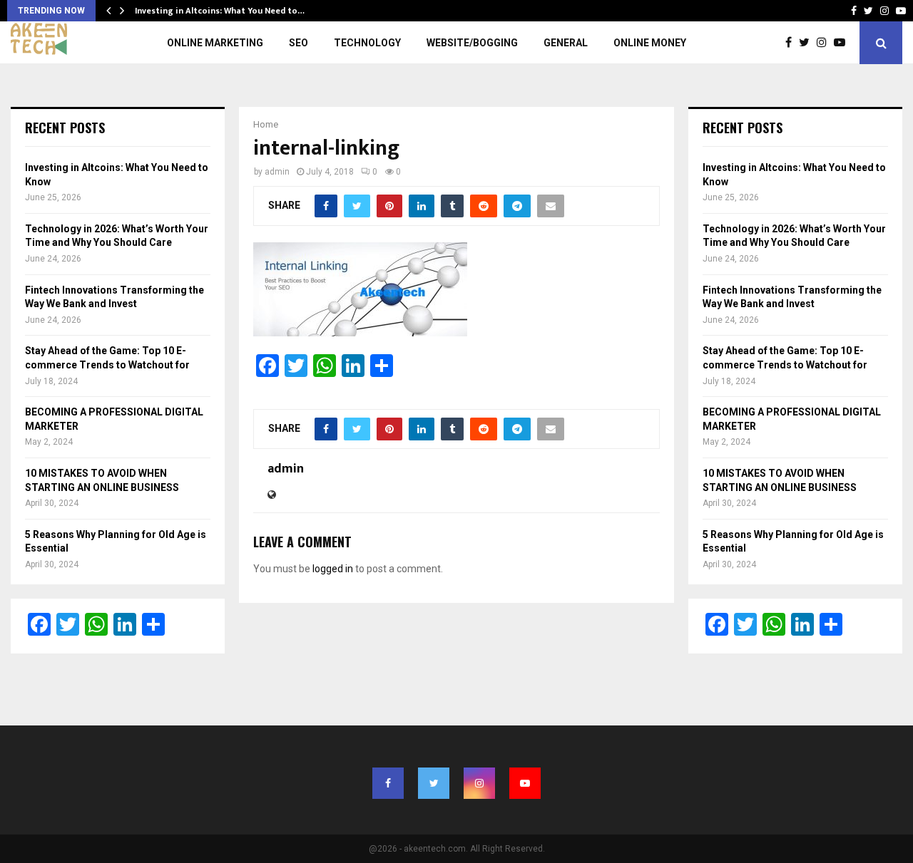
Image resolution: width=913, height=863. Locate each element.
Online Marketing (215, 42)
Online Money (649, 42)
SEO (298, 42)
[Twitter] (808, 42)
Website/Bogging (472, 42)
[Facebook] (792, 42)
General (566, 42)
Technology (367, 42)
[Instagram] (825, 42)
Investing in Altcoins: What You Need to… (220, 11)
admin (277, 172)
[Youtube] (843, 42)
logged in (332, 568)
